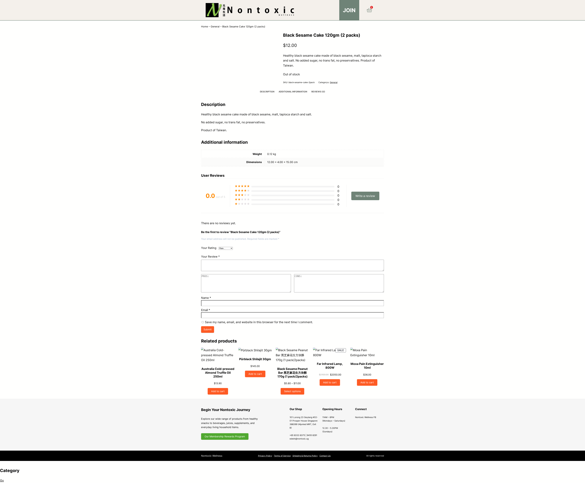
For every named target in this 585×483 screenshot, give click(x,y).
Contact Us (325, 456)
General (215, 26)
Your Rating (208, 247)
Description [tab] (267, 91)
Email (205, 310)
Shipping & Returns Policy (305, 456)
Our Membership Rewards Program (225, 436)
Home (204, 26)
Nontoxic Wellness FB (365, 417)
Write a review (365, 196)
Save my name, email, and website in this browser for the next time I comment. (259, 322)
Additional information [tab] (293, 91)
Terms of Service (282, 456)
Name (206, 297)
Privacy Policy (265, 456)
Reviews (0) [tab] (318, 91)
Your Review (210, 256)
